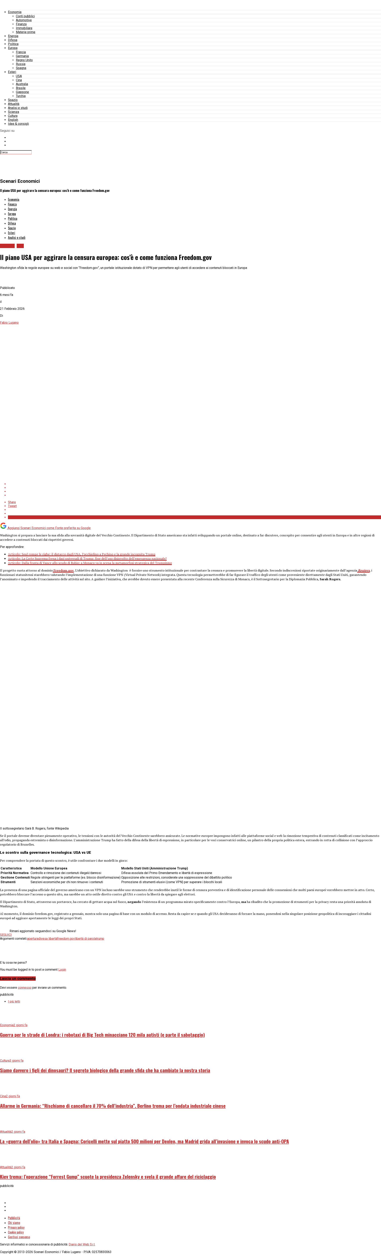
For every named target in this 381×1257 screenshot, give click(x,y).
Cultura (12, 116)
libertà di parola (85, 938)
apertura (32, 938)
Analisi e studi (18, 108)
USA (19, 76)
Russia (20, 64)
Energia (13, 36)
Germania (22, 56)
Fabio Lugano (9, 322)
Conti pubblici (25, 16)
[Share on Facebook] (194, 484)
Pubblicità (14, 1218)
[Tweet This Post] (194, 488)
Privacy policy (16, 1227)
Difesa (12, 40)
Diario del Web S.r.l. (82, 1244)
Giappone (22, 92)
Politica (13, 44)
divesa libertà (47, 938)
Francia (21, 52)
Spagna (21, 68)
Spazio (13, 100)
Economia (14, 12)
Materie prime (25, 32)
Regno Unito (24, 60)
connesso (25, 987)
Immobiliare (24, 28)
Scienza (13, 112)
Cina (19, 80)
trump (100, 938)
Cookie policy (16, 1232)
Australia (22, 84)
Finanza (21, 24)
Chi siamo (14, 1222)
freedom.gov (66, 938)
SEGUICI (6, 935)
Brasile (21, 88)
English (13, 120)
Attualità (13, 104)
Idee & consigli (18, 124)
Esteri (12, 72)
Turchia (21, 96)
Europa (12, 48)
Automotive (24, 20)
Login (62, 969)
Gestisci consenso (19, 1237)
